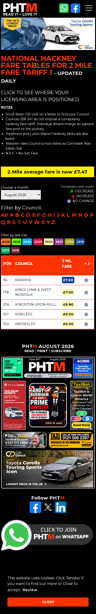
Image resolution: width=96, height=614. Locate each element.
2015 (15, 250)
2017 (5, 250)
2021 (59, 242)
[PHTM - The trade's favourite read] (20, 14)
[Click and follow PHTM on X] (48, 512)
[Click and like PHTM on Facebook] (35, 512)
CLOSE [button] (48, 602)
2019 (80, 242)
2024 (27, 242)
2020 (70, 242)
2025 (16, 242)
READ (29, 351)
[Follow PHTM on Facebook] (75, 12)
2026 (6, 242)
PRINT (42, 351)
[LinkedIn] (60, 512)
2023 (38, 242)
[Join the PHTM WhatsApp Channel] (64, 12)
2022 (49, 242)
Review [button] (30, 590)
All (4, 215)
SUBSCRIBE (61, 351)
